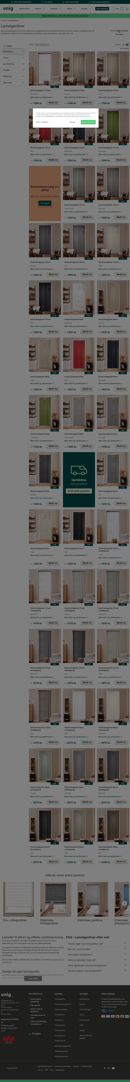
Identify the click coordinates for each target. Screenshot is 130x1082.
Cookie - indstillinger (42, 122)
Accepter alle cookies (88, 122)
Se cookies (88, 116)
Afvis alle (72, 122)
